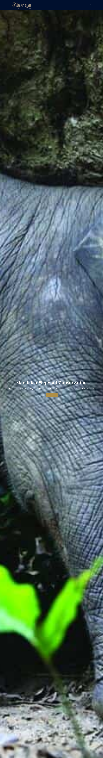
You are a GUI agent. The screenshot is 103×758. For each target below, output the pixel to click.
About (61, 5)
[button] (90, 5)
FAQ (73, 5)
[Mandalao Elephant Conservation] (22, 5)
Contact (78, 5)
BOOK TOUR (51, 395)
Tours (56, 5)
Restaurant (67, 5)
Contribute (84, 5)
